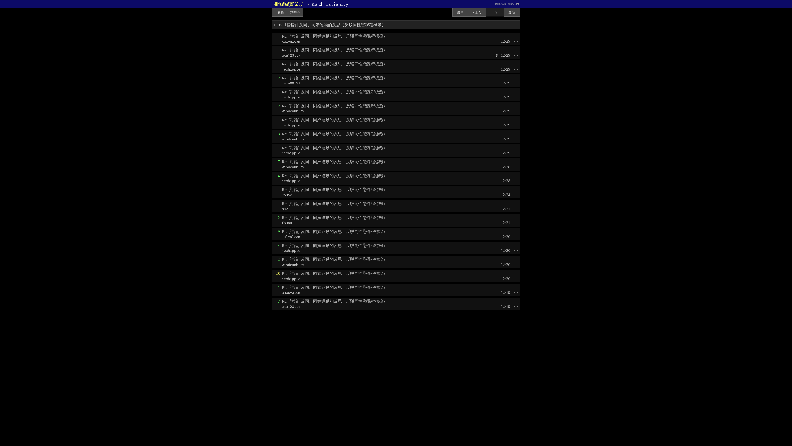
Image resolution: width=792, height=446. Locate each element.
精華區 (295, 12)
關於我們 (513, 4)
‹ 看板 (280, 12)
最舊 (460, 12)
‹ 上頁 (477, 12)
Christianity (330, 4)
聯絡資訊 (500, 4)
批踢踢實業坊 (289, 4)
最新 (511, 12)
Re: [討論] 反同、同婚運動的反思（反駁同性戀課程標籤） (334, 36)
